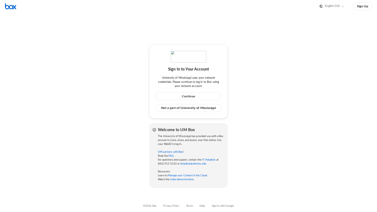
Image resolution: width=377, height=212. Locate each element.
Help (202, 206)
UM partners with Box (170, 152)
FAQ (170, 156)
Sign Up (362, 6)
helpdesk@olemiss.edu (193, 164)
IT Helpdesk (209, 160)
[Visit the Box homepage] (10, 6)
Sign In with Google (223, 206)
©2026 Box (149, 206)
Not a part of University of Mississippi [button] (188, 108)
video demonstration (181, 179)
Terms (189, 206)
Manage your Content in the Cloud (187, 175)
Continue (188, 96)
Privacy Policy (171, 206)
